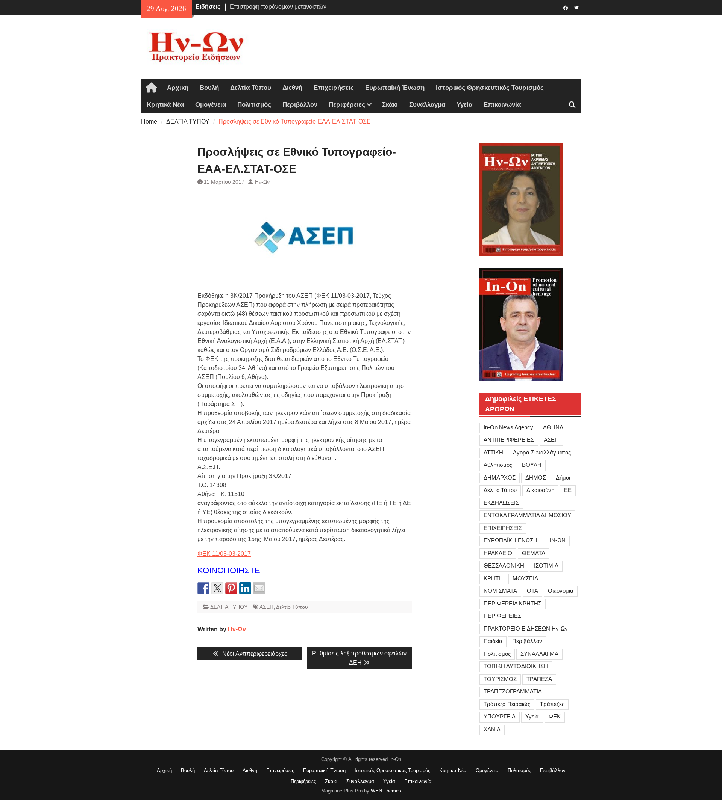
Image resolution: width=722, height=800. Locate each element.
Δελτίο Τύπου (292, 607)
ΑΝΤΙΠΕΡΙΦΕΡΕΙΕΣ (509, 439)
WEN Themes (386, 791)
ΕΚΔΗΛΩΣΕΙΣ (501, 503)
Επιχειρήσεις (334, 87)
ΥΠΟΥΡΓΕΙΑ (500, 716)
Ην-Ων (262, 182)
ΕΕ (568, 490)
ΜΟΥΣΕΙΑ (525, 578)
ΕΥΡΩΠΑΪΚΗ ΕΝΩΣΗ (510, 540)
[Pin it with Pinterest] (231, 588)
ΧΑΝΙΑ (492, 729)
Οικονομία (560, 590)
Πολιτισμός (254, 104)
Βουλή (209, 87)
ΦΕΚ (555, 716)
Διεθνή (292, 87)
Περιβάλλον (299, 104)
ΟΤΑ (532, 590)
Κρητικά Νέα (165, 104)
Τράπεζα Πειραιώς (507, 704)
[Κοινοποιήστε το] (203, 588)
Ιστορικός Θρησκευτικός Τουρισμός (490, 87)
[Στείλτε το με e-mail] (259, 588)
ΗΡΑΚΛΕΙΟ (498, 553)
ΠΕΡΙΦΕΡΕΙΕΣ (502, 616)
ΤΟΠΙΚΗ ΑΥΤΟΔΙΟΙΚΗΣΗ (516, 666)
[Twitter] (576, 7)
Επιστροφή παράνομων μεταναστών (278, 6)
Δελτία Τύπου (250, 87)
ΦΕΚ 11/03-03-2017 (224, 554)
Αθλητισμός (498, 465)
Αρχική (177, 87)
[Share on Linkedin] (245, 588)
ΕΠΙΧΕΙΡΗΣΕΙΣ (503, 528)
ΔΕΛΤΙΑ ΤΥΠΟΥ (228, 607)
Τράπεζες (552, 704)
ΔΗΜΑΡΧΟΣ (500, 477)
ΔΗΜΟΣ (535, 477)
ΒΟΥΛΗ (532, 465)
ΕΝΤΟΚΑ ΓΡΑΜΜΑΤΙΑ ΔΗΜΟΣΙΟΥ (527, 515)
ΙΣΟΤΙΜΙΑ (546, 565)
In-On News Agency (508, 427)
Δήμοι (563, 477)
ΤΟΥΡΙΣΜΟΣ (500, 679)
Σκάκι (390, 104)
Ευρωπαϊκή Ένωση (395, 87)
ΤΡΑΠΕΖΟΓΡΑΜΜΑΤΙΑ (513, 691)
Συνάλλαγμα (427, 104)
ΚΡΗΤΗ (493, 578)
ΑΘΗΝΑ (553, 427)
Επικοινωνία (502, 104)
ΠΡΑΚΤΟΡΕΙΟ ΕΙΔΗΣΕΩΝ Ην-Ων (526, 628)
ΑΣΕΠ (266, 607)
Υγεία (464, 104)
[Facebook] (565, 7)
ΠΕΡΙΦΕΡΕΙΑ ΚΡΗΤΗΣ (513, 603)
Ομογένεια (210, 104)
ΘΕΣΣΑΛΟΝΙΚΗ (504, 565)
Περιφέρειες (347, 104)
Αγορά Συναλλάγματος (542, 452)
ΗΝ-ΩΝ (556, 540)
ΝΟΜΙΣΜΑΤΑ (500, 590)
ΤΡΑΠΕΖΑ (539, 679)
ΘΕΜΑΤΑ (533, 553)
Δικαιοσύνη (540, 490)
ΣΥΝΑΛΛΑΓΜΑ (539, 654)
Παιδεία (493, 641)
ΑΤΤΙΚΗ (493, 452)
